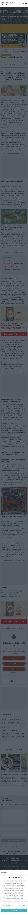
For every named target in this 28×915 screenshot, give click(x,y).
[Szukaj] (23, 3)
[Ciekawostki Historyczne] (9, 3)
